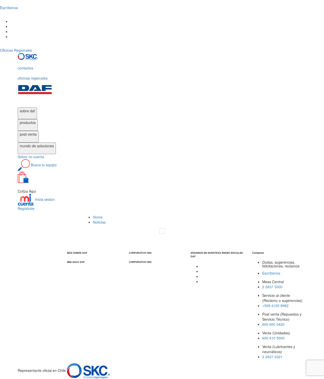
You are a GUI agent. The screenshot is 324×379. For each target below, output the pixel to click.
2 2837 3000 (272, 286)
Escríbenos (271, 273)
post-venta (28, 134)
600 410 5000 (273, 337)
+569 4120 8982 (275, 305)
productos (28, 122)
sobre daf (27, 110)
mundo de (37, 145)
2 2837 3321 (272, 356)
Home (98, 217)
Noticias (99, 222)
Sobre (31, 156)
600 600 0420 (273, 324)
